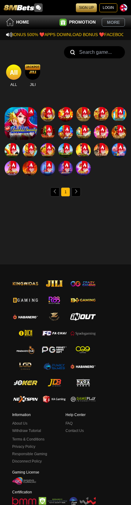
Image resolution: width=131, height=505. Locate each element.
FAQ (69, 423)
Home (22, 22)
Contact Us (75, 431)
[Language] (123, 8)
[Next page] (76, 192)
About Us (19, 423)
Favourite (21, 114)
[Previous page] (54, 192)
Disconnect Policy (27, 461)
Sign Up (86, 8)
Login (108, 8)
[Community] (38, 7)
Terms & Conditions (28, 439)
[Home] (19, 7)
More (113, 22)
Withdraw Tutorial (26, 431)
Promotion (82, 22)
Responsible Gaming (29, 454)
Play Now (20, 128)
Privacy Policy (23, 446)
